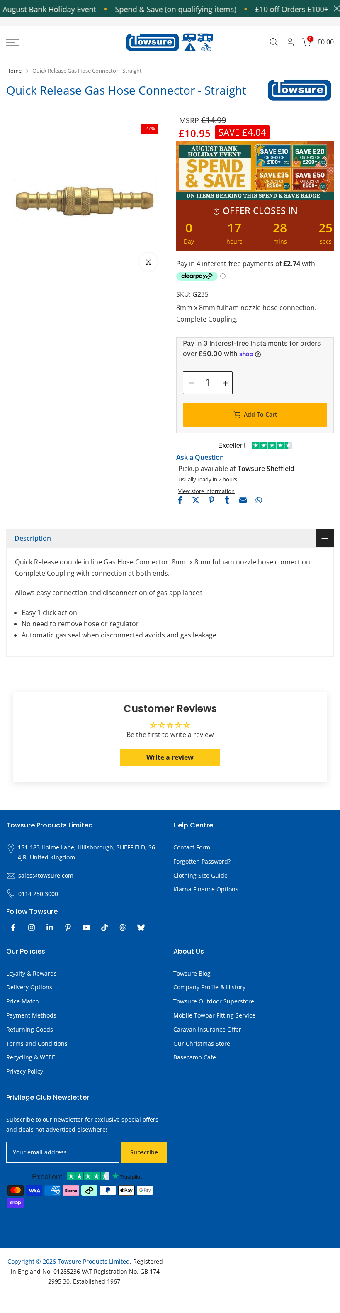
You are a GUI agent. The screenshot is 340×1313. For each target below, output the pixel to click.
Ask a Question (200, 457)
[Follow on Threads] (123, 927)
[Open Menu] (56, 42)
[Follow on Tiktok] (104, 927)
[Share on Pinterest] (211, 500)
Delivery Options (29, 987)
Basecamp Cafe (194, 1057)
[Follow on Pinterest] (68, 927)
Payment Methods (31, 1015)
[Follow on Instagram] (31, 927)
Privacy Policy (24, 1071)
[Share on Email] (243, 500)
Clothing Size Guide (200, 875)
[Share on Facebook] (180, 500)
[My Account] (290, 42)
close (335, 8)
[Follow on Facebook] (13, 927)
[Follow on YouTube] (86, 927)
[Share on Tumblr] (227, 500)
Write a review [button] (170, 757)
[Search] (274, 42)
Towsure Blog (192, 973)
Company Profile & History (209, 987)
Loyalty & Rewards (31, 973)
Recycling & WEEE (30, 1057)
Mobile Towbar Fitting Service (214, 1015)
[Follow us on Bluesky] (141, 927)
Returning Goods (29, 1029)
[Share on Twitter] (195, 500)
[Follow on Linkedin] (50, 927)
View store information (206, 491)
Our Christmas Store (201, 1043)
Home (14, 70)
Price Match (22, 1001)
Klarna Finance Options (205, 889)
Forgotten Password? (202, 861)
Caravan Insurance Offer (207, 1029)
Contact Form (191, 847)
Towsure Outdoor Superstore (213, 1001)
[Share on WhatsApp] (258, 500)
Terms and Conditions (37, 1043)
